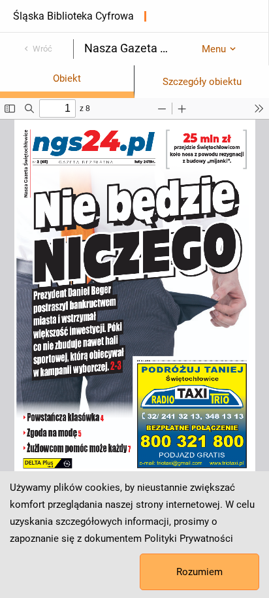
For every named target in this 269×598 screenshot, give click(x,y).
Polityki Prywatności (188, 538)
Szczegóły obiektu (202, 82)
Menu (214, 49)
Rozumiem (199, 572)
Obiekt (67, 78)
